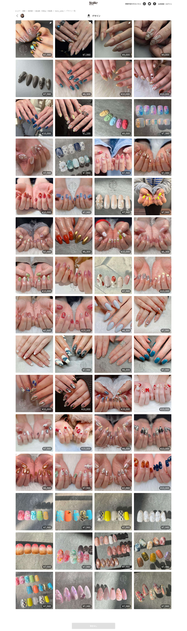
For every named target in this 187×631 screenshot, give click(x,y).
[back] (17, 16)
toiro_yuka (59, 11)
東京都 (30, 11)
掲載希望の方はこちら (133, 4)
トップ (17, 11)
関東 (23, 11)
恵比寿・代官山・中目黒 (43, 11)
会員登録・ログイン (165, 4)
